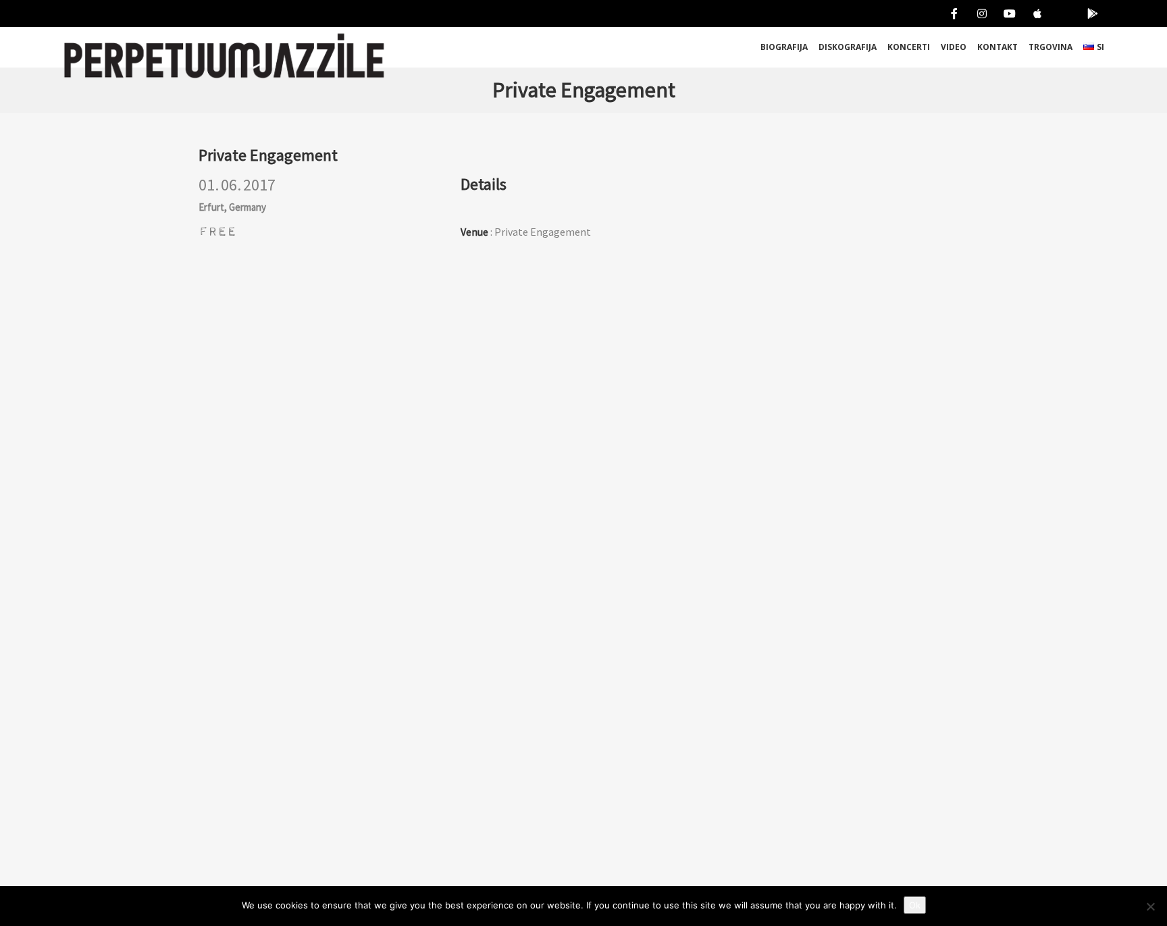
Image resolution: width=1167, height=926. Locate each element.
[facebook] (951, 13)
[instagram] (979, 13)
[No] (1150, 906)
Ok (914, 905)
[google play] (1090, 13)
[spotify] (1062, 13)
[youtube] (1006, 13)
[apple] (1034, 13)
